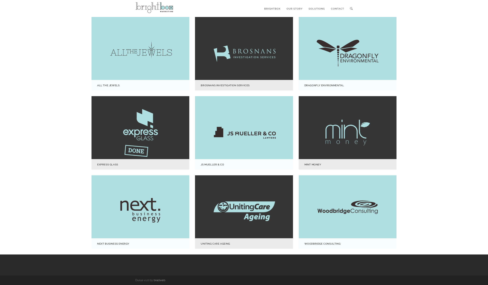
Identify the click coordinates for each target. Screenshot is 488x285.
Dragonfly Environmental (324, 85)
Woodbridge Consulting (322, 243)
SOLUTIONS (317, 8)
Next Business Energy (113, 243)
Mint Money (312, 164)
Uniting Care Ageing (215, 243)
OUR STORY (295, 8)
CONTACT (337, 8)
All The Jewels (108, 85)
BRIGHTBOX (272, 8)
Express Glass (107, 164)
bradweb (159, 280)
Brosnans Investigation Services (225, 85)
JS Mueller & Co (212, 164)
